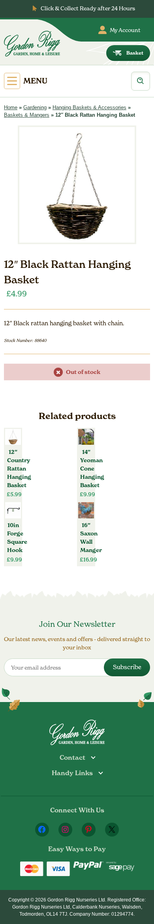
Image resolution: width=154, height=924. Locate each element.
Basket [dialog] (134, 53)
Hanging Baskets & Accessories (89, 107)
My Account (125, 30)
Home (10, 107)
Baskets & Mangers (26, 115)
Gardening (35, 107)
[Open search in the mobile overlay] (140, 81)
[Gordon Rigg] (32, 44)
